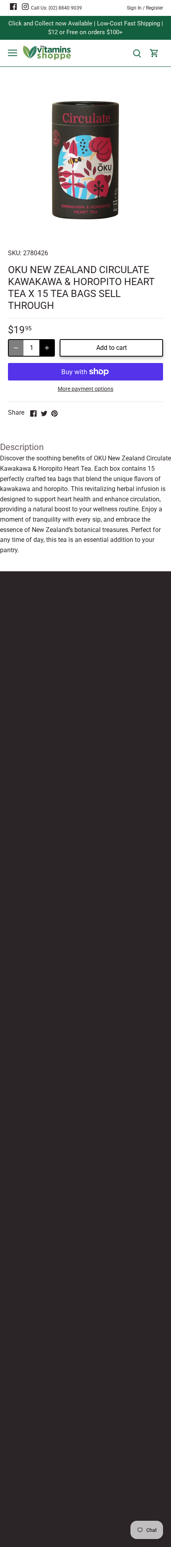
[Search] (137, 53)
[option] (85, 160)
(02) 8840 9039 (65, 8)
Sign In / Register (145, 8)
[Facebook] (13, 6)
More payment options (85, 389)
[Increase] (46, 348)
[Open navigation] (12, 53)
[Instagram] (25, 6)
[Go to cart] (154, 53)
